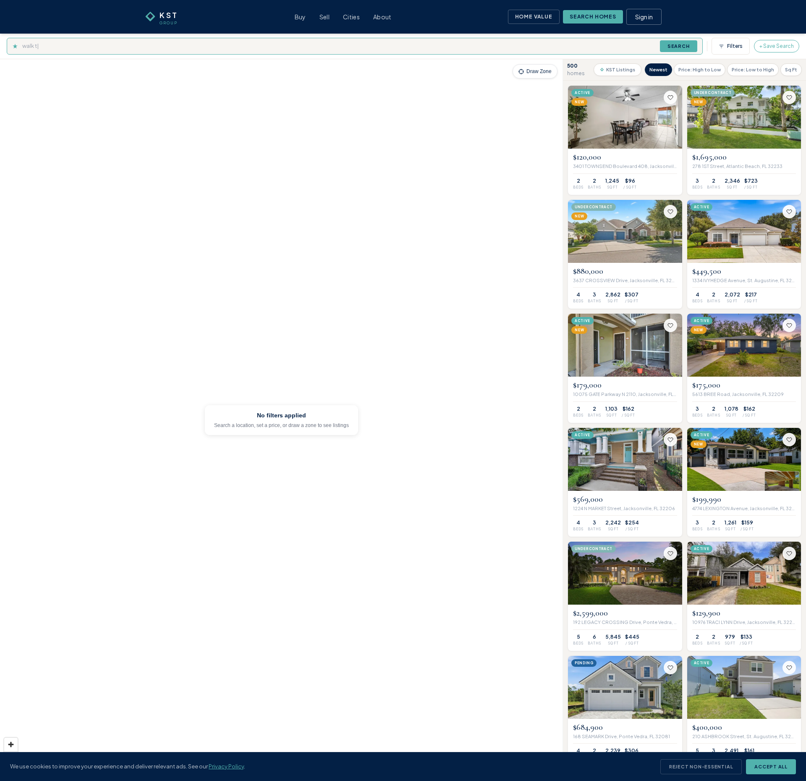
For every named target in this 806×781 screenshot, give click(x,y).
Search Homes (593, 16)
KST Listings (620, 69)
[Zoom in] (11, 744)
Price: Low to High (753, 69)
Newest (658, 69)
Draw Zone (539, 71)
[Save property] (670, 97)
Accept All (771, 766)
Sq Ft (791, 69)
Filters (735, 46)
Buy (300, 17)
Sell (324, 17)
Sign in (644, 17)
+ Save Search (776, 46)
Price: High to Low (699, 69)
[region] (281, 420)
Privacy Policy (226, 766)
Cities (351, 17)
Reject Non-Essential (701, 766)
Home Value (533, 16)
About (382, 17)
